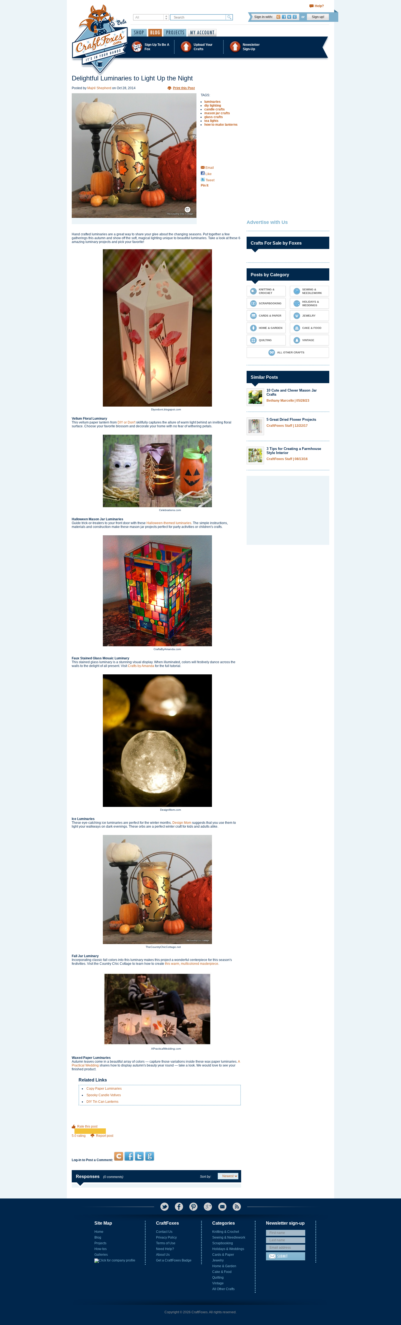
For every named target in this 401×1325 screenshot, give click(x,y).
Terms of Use (165, 1243)
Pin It (204, 185)
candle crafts (214, 109)
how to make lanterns (221, 125)
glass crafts (213, 117)
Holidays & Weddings (228, 1249)
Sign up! (318, 17)
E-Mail (222, 1207)
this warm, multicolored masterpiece (191, 964)
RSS (237, 1207)
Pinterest (193, 1207)
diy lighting (212, 105)
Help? (319, 6)
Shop (139, 33)
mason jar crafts (217, 113)
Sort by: (205, 1177)
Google (295, 17)
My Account (202, 33)
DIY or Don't (126, 422)
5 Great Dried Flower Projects (291, 419)
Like (208, 174)
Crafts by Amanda (141, 666)
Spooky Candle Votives (103, 1095)
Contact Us (164, 1232)
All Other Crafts (223, 1289)
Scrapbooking (222, 1243)
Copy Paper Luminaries (104, 1088)
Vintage (218, 1283)
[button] (200, 46)
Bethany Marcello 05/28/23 (288, 400)
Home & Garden (224, 1266)
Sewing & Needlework (228, 1237)
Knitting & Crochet (225, 1232)
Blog (97, 1237)
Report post (104, 1136)
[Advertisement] (156, 1141)
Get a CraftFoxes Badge (173, 1260)
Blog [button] (155, 33)
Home (98, 1232)
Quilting (218, 1277)
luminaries (212, 102)
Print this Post (184, 88)
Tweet (209, 180)
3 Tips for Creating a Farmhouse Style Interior (294, 451)
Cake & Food (222, 1272)
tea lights (211, 121)
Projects (100, 1243)
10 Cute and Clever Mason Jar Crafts (292, 392)
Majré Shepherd (99, 88)
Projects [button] (174, 33)
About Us (163, 1255)
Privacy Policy (166, 1237)
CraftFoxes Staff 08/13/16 (287, 459)
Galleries (101, 1255)
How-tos (100, 1249)
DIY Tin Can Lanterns (102, 1102)
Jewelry (218, 1260)
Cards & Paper (223, 1255)
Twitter (289, 17)
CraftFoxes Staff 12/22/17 (287, 426)
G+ (208, 1207)
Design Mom (181, 823)
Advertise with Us (267, 222)
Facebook (284, 17)
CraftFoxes (278, 17)
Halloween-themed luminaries (168, 523)
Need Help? (165, 1249)
